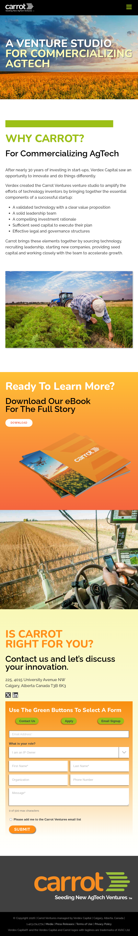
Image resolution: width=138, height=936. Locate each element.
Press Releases (64, 924)
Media (49, 924)
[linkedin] (15, 695)
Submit (22, 829)
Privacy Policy (103, 924)
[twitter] (8, 695)
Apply (69, 721)
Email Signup (110, 721)
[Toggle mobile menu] (129, 7)
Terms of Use (84, 924)
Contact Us (27, 721)
